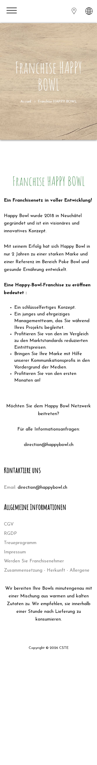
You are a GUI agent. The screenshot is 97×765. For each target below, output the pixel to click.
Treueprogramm (20, 543)
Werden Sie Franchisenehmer (34, 561)
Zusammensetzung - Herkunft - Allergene (46, 570)
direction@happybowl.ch (42, 487)
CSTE (64, 648)
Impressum (15, 552)
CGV (9, 524)
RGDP (10, 533)
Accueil (25, 102)
